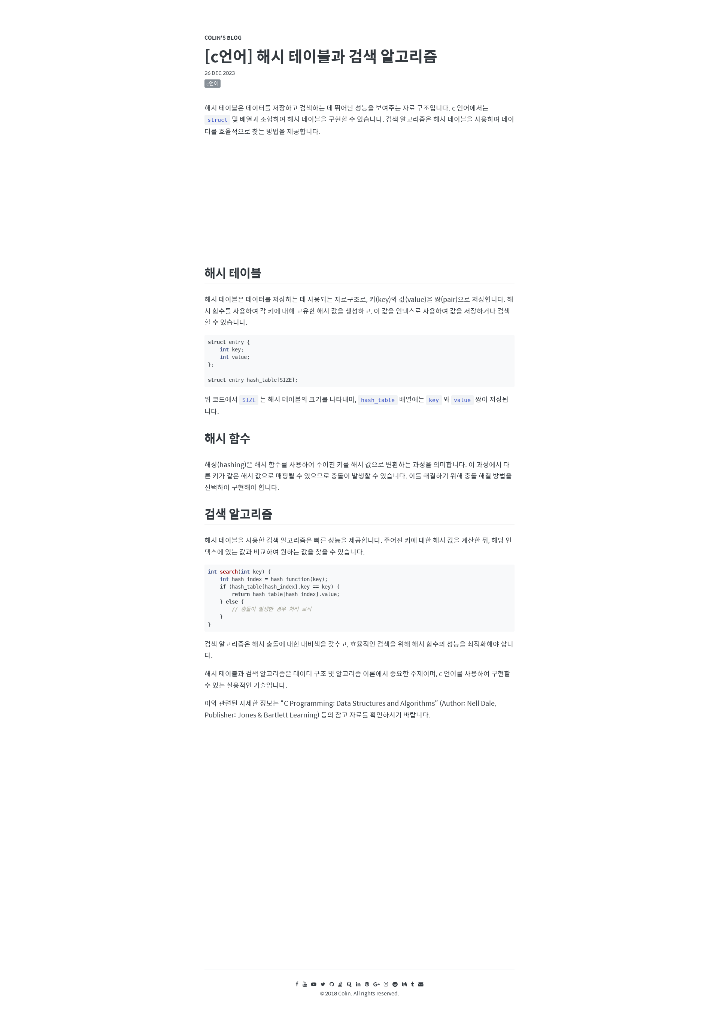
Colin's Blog (223, 37)
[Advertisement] (359, 199)
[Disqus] (359, 852)
